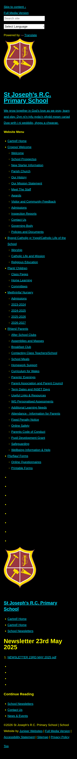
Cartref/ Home (17, 619)
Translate (30, 35)
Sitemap (42, 737)
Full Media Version (16, 13)
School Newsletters (20, 631)
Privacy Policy (60, 737)
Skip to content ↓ (15, 7)
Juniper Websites (31, 731)
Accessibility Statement (19, 737)
